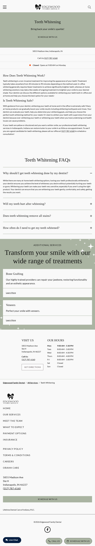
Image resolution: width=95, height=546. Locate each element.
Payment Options (14, 433)
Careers (8, 461)
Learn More (11, 293)
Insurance (10, 439)
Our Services (12, 414)
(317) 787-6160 (51, 58)
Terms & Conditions (16, 455)
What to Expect (13, 427)
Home (7, 408)
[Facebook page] (47, 530)
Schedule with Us (47, 37)
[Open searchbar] (89, 7)
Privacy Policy (13, 449)
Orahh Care (11, 467)
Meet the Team (13, 420)
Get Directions (32, 367)
